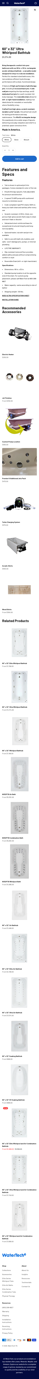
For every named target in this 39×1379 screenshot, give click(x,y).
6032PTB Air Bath (9, 794)
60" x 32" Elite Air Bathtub (12, 969)
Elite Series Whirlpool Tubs (8, 1279)
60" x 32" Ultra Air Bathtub (12, 1013)
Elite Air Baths (7, 1285)
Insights (25, 1274)
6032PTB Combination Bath (12, 838)
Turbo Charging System (11, 522)
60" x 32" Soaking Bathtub (12, 1056)
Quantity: (5, 146)
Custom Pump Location (11, 442)
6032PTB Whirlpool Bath (11, 882)
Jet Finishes (7, 398)
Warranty (5, 1311)
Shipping (5, 1315)
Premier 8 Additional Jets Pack (14, 478)
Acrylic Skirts (7, 566)
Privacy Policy (7, 1333)
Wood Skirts (6, 609)
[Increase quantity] (13, 150)
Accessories (7, 1274)
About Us (25, 1270)
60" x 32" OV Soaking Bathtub (13, 1100)
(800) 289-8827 (7, 1307)
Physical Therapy (8, 1296)
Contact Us (26, 1286)
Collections (6, 1270)
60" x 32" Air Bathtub (10, 925)
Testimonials (26, 1282)
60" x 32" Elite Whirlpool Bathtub (14, 663)
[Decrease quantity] (5, 150)
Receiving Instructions (6, 1327)
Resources (26, 1278)
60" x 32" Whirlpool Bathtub (12, 751)
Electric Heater (8, 354)
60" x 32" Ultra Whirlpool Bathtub (14, 707)
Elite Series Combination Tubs (9, 1290)
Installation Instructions (6, 1320)
